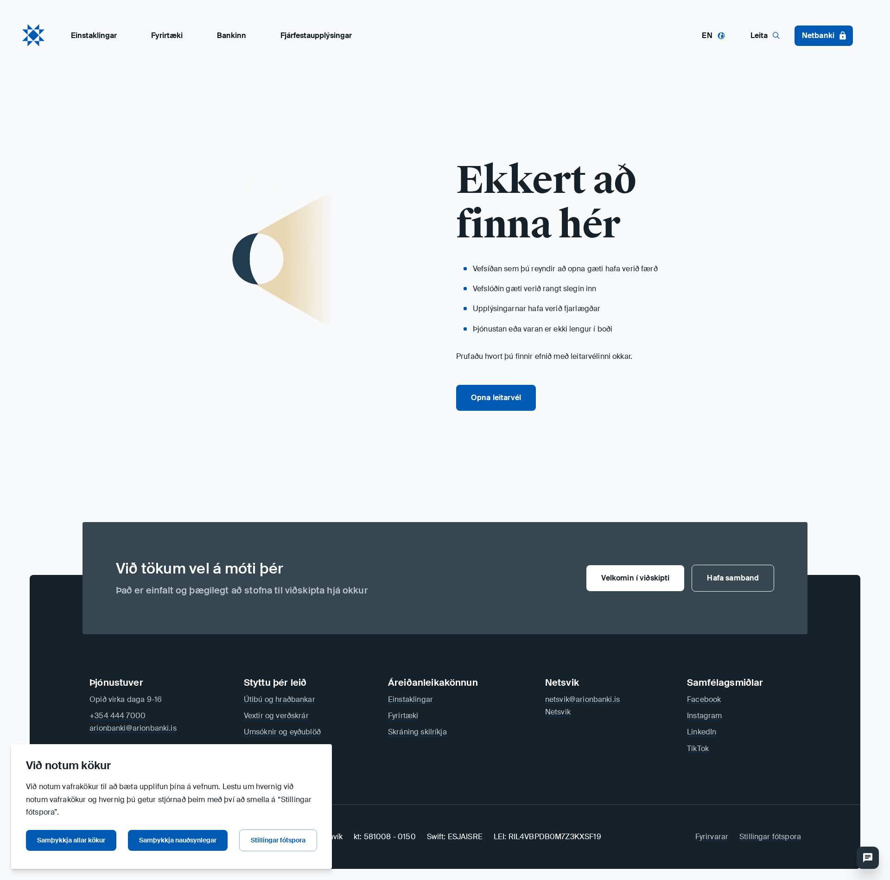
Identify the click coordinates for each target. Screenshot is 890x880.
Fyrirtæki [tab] (167, 35)
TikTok (698, 748)
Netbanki (818, 35)
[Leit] (868, 858)
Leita (759, 35)
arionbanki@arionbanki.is (133, 728)
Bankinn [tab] (231, 35)
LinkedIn (701, 732)
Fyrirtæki (403, 716)
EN (707, 35)
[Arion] (33, 35)
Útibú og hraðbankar (279, 699)
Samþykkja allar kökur (71, 840)
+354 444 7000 (117, 716)
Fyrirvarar (712, 837)
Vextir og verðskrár (276, 716)
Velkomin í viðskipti (635, 578)
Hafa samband (733, 578)
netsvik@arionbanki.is (582, 699)
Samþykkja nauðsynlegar (177, 840)
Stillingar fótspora (278, 840)
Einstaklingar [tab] (94, 35)
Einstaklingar (410, 699)
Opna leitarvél (496, 397)
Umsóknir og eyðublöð (282, 732)
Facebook (704, 699)
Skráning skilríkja (417, 732)
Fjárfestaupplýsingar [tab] (316, 35)
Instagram (704, 716)
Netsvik (558, 712)
